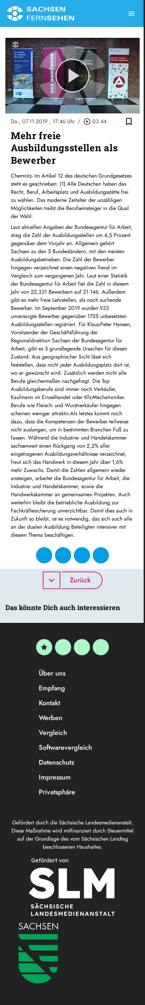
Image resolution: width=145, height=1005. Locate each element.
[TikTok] (101, 647)
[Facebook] (63, 647)
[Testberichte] (44, 647)
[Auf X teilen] (63, 555)
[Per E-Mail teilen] (101, 555)
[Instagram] (82, 647)
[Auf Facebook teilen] (44, 555)
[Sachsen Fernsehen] (40, 13)
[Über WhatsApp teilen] (82, 555)
